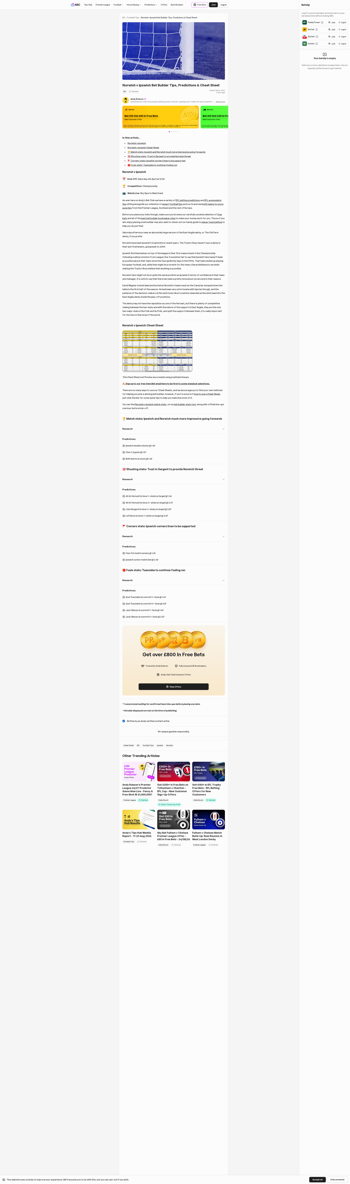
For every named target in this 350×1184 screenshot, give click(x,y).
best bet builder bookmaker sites (158, 218)
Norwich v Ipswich (137, 143)
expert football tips (172, 204)
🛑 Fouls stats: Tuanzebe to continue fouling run (152, 165)
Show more (220, 102)
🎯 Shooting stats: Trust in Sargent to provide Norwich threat (159, 156)
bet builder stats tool (185, 404)
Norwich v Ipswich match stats (150, 404)
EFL (123, 17)
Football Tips (133, 17)
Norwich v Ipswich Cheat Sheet (143, 147)
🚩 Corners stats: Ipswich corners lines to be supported (156, 160)
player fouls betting (212, 222)
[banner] (160, 117)
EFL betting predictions (188, 200)
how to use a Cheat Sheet (207, 394)
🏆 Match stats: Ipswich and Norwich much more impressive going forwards (166, 152)
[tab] (171, 132)
